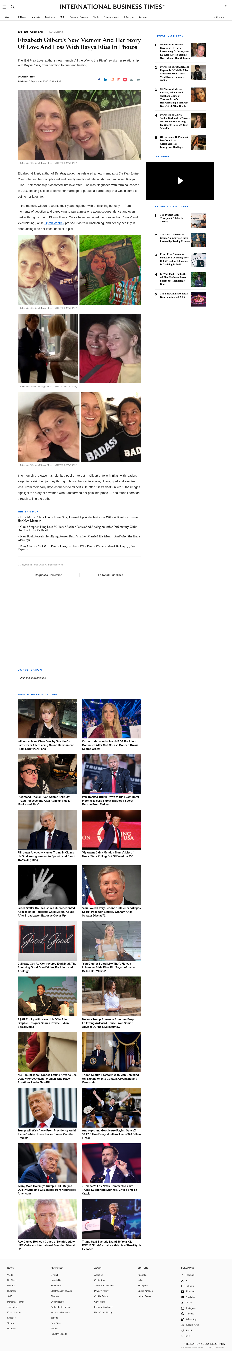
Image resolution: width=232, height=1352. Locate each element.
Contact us (99, 1280)
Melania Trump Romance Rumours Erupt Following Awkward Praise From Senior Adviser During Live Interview (108, 1023)
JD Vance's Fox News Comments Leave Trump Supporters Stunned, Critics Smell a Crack (109, 1190)
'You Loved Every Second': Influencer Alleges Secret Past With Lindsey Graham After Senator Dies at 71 (111, 912)
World (8, 17)
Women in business (60, 1312)
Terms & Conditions (104, 1285)
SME (62, 17)
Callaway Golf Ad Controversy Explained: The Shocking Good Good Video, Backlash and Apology (47, 967)
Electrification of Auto (61, 1291)
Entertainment (111, 17)
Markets (35, 17)
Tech (96, 17)
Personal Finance (79, 17)
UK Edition (219, 17)
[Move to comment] (138, 80)
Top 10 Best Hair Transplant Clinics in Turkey (171, 218)
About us (98, 1275)
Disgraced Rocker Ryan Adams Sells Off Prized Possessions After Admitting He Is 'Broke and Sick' (44, 801)
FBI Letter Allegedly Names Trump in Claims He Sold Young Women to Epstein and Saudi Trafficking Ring (46, 856)
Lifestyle (128, 17)
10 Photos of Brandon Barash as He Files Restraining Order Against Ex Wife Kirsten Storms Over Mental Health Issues (175, 51)
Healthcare (56, 1285)
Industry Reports (59, 1334)
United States (144, 1296)
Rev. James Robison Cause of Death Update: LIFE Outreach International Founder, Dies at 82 (47, 1245)
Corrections (99, 1302)
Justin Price (28, 76)
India (140, 1280)
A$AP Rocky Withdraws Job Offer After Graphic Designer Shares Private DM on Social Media (43, 1023)
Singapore (143, 1285)
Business (50, 17)
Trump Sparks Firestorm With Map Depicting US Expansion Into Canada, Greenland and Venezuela (110, 1079)
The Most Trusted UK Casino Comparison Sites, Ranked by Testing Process (175, 238)
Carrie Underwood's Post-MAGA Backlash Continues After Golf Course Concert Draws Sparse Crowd (110, 745)
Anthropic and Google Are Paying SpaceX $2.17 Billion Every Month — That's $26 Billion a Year (111, 1134)
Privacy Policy (101, 1291)
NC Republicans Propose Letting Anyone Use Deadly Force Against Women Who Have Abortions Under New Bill (47, 1079)
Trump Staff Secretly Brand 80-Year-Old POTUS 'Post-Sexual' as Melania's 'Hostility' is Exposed (111, 1245)
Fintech (54, 1328)
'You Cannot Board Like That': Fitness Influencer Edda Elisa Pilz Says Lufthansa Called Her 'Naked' (109, 967)
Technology (13, 1307)
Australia (142, 1275)
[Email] (132, 80)
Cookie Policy (101, 1296)
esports (54, 1317)
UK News (21, 17)
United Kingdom (145, 1291)
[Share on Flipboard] (119, 80)
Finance (55, 1296)
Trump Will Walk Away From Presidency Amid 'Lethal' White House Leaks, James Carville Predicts (47, 1134)
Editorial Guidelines (110, 575)
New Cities (56, 1323)
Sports (10, 1323)
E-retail (54, 1275)
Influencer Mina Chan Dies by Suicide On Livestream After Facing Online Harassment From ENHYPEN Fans (46, 745)
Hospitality (56, 1280)
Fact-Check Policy (103, 1312)
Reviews (143, 17)
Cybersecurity (57, 1302)
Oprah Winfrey (54, 223)
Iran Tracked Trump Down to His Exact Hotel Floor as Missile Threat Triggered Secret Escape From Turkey (110, 801)
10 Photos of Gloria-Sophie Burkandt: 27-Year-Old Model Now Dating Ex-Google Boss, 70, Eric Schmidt (175, 121)
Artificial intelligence (60, 1307)
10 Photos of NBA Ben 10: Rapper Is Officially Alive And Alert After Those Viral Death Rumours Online (174, 73)
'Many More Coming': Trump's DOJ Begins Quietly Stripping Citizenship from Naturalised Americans (47, 1190)
